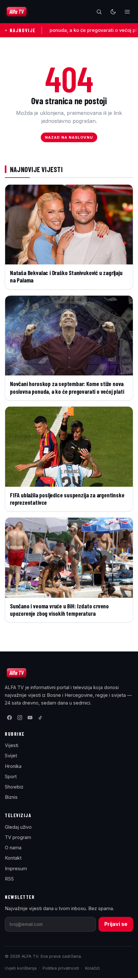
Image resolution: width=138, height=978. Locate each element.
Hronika (13, 766)
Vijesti (11, 745)
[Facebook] (9, 717)
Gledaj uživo (18, 827)
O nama (13, 847)
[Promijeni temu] (113, 11)
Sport (11, 776)
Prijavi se (115, 924)
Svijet (11, 755)
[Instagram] (19, 717)
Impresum (16, 868)
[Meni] (127, 11)
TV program (18, 837)
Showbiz (14, 786)
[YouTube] (29, 717)
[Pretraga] (99, 11)
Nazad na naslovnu (69, 137)
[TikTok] (40, 717)
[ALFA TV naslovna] (16, 11)
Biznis (11, 797)
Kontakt (13, 858)
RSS (9, 878)
